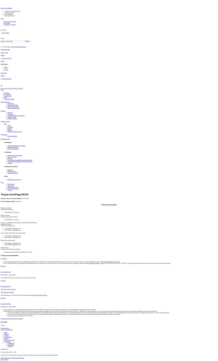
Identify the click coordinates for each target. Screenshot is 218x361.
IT (12, 88)
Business (6, 334)
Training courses (11, 171)
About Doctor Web (9, 99)
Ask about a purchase (10, 24)
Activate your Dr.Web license (12, 11)
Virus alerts (10, 185)
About (9, 125)
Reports (9, 128)
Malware (9, 158)
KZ (16, 88)
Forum (2, 61)
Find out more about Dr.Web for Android (12, 318)
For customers (8, 337)
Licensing (10, 127)
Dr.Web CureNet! (12, 118)
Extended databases (12, 147)
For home (6, 93)
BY (20, 88)
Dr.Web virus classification (14, 155)
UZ (18, 88)
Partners (6, 338)
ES (8, 88)
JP (14, 88)
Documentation (9, 14)
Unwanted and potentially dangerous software (19, 160)
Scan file (9, 112)
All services (10, 103)
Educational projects (12, 173)
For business (7, 94)
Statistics (9, 130)
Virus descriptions (12, 136)
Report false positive (12, 106)
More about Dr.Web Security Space (110, 261)
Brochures (10, 170)
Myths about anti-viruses (14, 179)
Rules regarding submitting (18, 47)
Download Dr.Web (10, 16)
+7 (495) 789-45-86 (6, 58)
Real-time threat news (13, 188)
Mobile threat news (12, 187)
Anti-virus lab (7, 96)
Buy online (7, 23)
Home (5, 332)
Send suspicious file (12, 105)
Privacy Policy (5, 359)
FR (10, 88)
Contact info (7, 342)
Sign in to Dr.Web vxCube (14, 131)
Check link (10, 114)
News (5, 97)
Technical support (9, 12)
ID (22, 88)
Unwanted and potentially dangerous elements (19, 161)
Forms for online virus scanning (16, 115)
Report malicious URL (13, 108)
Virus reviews (11, 184)
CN (4, 88)
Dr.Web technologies (13, 149)
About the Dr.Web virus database (16, 145)
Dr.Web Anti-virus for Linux (39, 295)
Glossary (9, 163)
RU (2, 88)
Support (6, 335)
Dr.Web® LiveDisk (94, 263)
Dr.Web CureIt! (11, 117)
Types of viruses (11, 157)
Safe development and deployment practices (12, 358)
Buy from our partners (10, 21)
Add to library (5, 33)
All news (9, 190)
